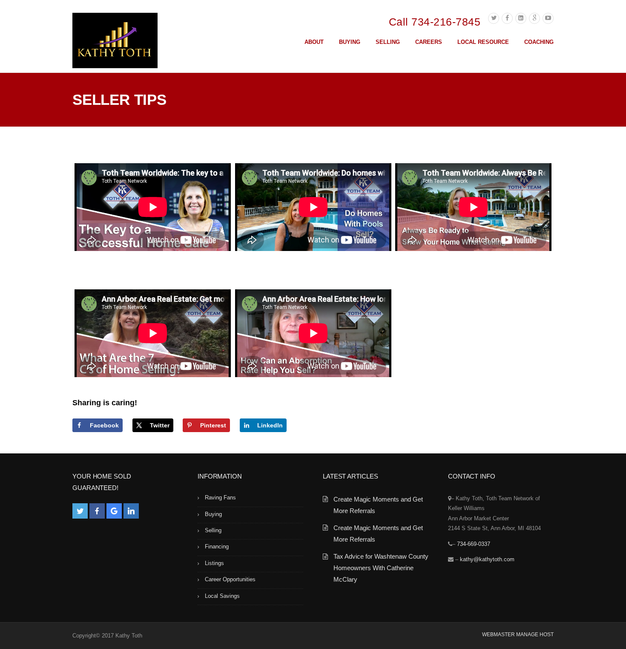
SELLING (388, 42)
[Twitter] (493, 18)
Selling (213, 530)
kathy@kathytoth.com (487, 559)
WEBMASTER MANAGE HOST (518, 634)
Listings (214, 563)
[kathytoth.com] (115, 42)
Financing (217, 546)
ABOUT (314, 42)
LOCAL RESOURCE (483, 42)
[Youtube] (548, 18)
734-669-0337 (473, 544)
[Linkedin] (520, 18)
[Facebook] (507, 18)
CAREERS (428, 42)
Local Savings (222, 596)
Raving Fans (220, 497)
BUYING (349, 42)
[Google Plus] (534, 18)
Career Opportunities (230, 579)
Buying (213, 514)
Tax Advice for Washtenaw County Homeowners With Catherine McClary (380, 568)
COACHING (539, 42)
